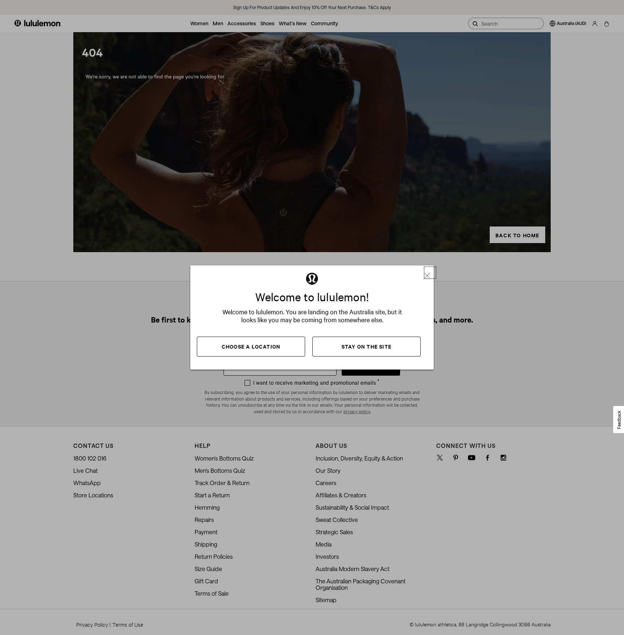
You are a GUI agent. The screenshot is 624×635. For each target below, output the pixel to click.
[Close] (430, 272)
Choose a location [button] (251, 346)
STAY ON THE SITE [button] (366, 346)
